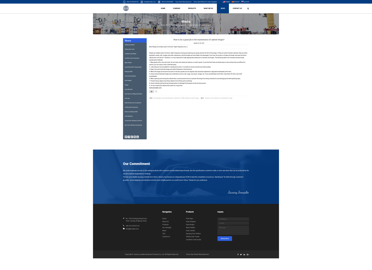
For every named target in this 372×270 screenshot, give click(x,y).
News (223, 8)
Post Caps (189, 218)
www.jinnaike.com (155, 88)
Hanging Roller (129, 71)
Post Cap (127, 98)
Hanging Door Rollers (193, 234)
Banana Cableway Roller (131, 111)
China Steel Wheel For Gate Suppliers (205, 2)
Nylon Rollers (128, 62)
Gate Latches (190, 230)
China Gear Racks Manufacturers (197, 254)
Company (176, 8)
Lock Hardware (129, 116)
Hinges (126, 85)
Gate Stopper (128, 80)
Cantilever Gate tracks (193, 240)
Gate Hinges (190, 224)
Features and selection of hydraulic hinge (218, 98)
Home (163, 8)
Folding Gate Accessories (131, 107)
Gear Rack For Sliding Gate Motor (133, 94)
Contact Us (237, 8)
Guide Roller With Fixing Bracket (133, 67)
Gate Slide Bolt (128, 89)
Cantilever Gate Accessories (132, 58)
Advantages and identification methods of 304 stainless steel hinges (176, 98)
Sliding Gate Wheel (129, 44)
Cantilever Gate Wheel (130, 53)
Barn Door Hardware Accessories (133, 125)
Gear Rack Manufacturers (183, 2)
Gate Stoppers (191, 221)
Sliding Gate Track (129, 49)
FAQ (163, 234)
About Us (165, 221)
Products (192, 8)
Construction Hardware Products (133, 120)
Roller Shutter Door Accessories (133, 102)
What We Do (208, 8)
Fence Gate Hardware (130, 76)
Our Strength (166, 227)
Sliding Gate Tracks (192, 237)
